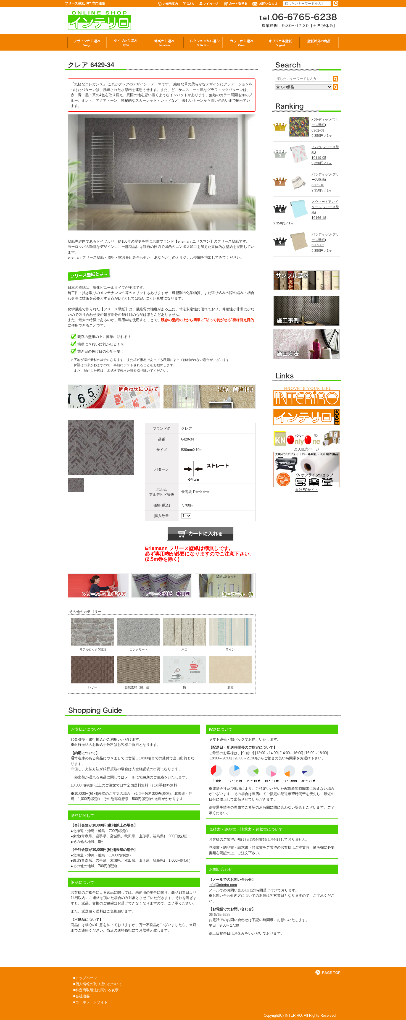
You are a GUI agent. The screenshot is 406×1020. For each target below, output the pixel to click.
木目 (184, 649)
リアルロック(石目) (93, 649)
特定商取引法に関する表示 (96, 990)
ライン (230, 649)
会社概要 (82, 996)
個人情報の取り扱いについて (98, 984)
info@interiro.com (223, 885)
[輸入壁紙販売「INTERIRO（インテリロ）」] (99, 27)
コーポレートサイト (91, 1002)
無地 (230, 687)
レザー (92, 687)
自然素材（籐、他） (138, 687)
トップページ (86, 978)
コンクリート (139, 649)
